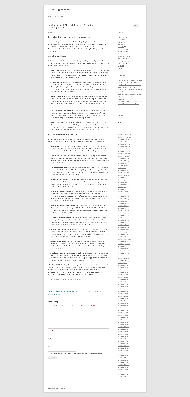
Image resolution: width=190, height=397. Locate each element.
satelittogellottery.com (124, 239)
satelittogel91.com (123, 313)
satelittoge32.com (123, 301)
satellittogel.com (122, 263)
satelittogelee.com (123, 248)
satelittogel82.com (123, 310)
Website (50, 346)
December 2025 (122, 54)
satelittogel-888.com (124, 142)
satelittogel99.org (123, 203)
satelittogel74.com (123, 272)
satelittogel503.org (123, 253)
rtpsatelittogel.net (123, 180)
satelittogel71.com (123, 362)
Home (49, 16)
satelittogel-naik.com (124, 151)
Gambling (65, 279)
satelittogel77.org (123, 194)
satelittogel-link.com (124, 146)
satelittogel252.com (123, 267)
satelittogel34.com (123, 322)
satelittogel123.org (123, 189)
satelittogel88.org (123, 192)
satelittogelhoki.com (124, 215)
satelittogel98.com (123, 298)
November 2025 (122, 56)
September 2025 (122, 61)
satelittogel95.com (123, 286)
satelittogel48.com (123, 282)
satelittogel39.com (123, 327)
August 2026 (121, 37)
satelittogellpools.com (124, 241)
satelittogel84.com (123, 303)
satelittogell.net (122, 182)
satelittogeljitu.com (123, 213)
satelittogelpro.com (123, 218)
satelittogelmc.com (123, 229)
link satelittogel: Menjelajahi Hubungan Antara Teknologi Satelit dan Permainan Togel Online (129, 96)
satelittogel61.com (123, 343)
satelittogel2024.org (123, 211)
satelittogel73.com (123, 365)
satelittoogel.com (123, 260)
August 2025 (121, 63)
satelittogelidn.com (123, 220)
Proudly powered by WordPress (56, 388)
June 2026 (120, 42)
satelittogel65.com (123, 351)
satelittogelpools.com (124, 244)
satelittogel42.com (123, 332)
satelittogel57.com (123, 341)
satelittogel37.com (123, 317)
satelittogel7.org (122, 177)
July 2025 (120, 66)
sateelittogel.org (122, 256)
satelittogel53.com (123, 336)
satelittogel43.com (123, 334)
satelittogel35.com (123, 296)
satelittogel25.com (123, 291)
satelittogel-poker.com (124, 137)
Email (50, 338)
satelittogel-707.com (124, 144)
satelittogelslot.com (123, 234)
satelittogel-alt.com (123, 156)
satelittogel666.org (123, 208)
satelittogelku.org (123, 170)
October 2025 (122, 59)
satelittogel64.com (123, 348)
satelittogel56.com (123, 305)
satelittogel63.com (123, 346)
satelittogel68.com (123, 355)
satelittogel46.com (123, 315)
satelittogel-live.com (124, 139)
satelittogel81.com (123, 374)
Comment (51, 309)
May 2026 (120, 44)
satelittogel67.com (123, 353)
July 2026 (120, 40)
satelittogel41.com (123, 275)
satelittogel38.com (123, 324)
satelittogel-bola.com (124, 149)
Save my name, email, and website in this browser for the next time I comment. (76, 354)
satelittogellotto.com (124, 237)
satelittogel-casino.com (124, 135)
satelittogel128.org (123, 161)
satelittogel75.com (123, 367)
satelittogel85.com (123, 277)
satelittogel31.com (123, 320)
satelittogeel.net (122, 184)
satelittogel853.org (123, 258)
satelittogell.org (122, 163)
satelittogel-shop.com (124, 154)
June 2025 (120, 68)
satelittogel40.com (123, 329)
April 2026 (121, 47)
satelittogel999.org (123, 206)
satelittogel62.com (123, 270)
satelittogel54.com (123, 339)
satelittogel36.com (123, 279)
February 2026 (122, 49)
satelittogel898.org (59, 9)
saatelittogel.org (122, 187)
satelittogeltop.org (123, 175)
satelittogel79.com (123, 370)
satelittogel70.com (123, 360)
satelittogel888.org (123, 201)
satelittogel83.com (123, 377)
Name (50, 331)
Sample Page (59, 16)
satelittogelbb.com (123, 251)
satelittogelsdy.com (123, 225)
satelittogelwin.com (123, 222)
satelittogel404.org (123, 158)
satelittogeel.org (122, 168)
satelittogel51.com (123, 284)
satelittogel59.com (123, 308)
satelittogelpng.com (123, 232)
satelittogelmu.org (123, 173)
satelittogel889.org (123, 199)
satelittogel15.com (123, 289)
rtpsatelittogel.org (123, 165)
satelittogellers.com (123, 246)
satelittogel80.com (123, 372)
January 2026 (121, 52)
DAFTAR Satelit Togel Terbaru (98, 291)
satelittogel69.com (123, 358)
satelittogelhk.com (123, 227)
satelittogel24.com (123, 294)
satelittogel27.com (123, 265)
